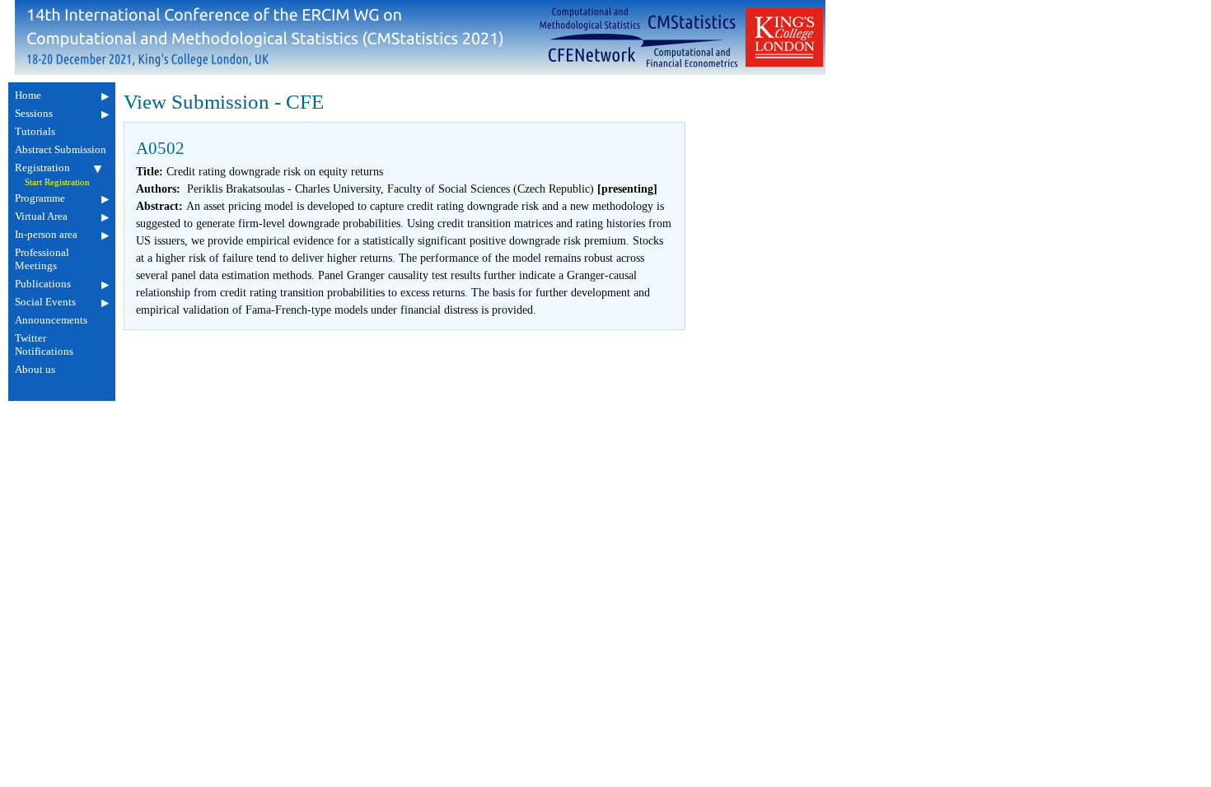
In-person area (46, 234)
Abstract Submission (60, 149)
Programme (40, 198)
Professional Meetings (42, 259)
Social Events (45, 302)
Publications (43, 283)
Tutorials (35, 131)
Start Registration (57, 182)
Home (28, 95)
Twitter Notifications (44, 344)
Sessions (34, 113)
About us (35, 369)
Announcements (51, 320)
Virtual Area (41, 216)
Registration (42, 167)
